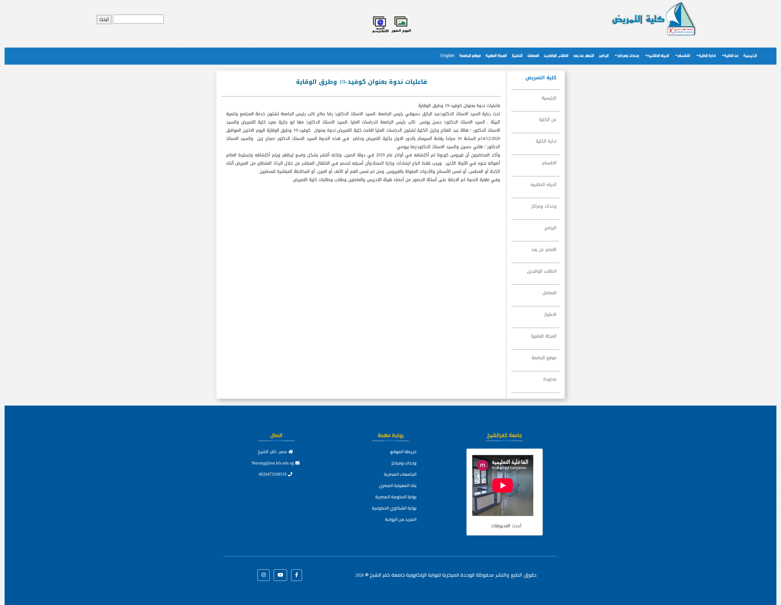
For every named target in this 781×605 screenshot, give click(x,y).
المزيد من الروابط (400, 519)
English (448, 56)
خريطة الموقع (403, 452)
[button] (296, 575)
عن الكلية (731, 56)
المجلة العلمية (496, 56)
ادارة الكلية (707, 56)
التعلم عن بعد (583, 56)
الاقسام (684, 56)
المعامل (533, 56)
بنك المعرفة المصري (397, 485)
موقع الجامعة (470, 56)
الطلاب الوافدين (556, 56)
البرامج (604, 56)
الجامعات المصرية (400, 474)
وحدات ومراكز (628, 56)
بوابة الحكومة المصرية (395, 497)
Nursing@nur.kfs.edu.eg (273, 463)
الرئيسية (750, 56)
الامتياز (517, 56)
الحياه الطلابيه (658, 56)
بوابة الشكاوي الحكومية (394, 508)
